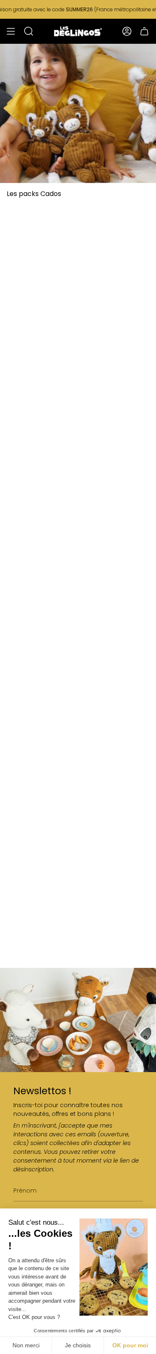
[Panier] (144, 31)
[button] (29, 31)
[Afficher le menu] (11, 31)
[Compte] (127, 31)
